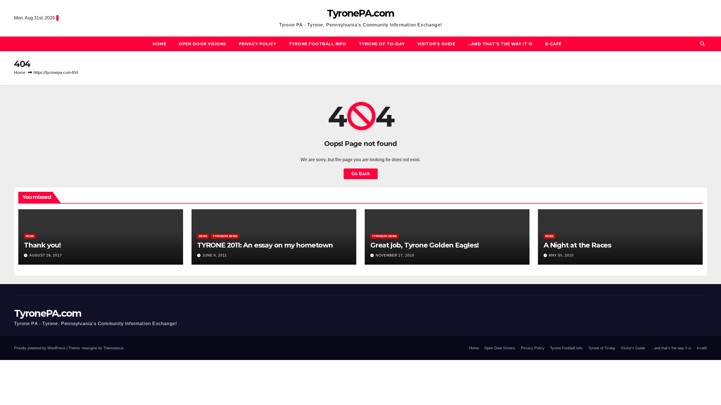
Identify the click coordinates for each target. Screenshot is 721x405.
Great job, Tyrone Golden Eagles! (424, 245)
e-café (553, 43)
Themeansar (113, 348)
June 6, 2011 (214, 255)
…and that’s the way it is (500, 43)
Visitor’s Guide (436, 43)
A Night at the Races (577, 245)
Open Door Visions (202, 43)
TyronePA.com (360, 13)
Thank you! (42, 245)
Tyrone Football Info (317, 43)
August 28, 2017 (45, 255)
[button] (702, 43)
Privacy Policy (257, 43)
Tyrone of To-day (382, 43)
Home (159, 43)
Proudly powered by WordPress (40, 348)
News (30, 236)
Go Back (360, 173)
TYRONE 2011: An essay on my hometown (265, 245)
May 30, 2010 (561, 255)
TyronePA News (225, 236)
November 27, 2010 (395, 255)
